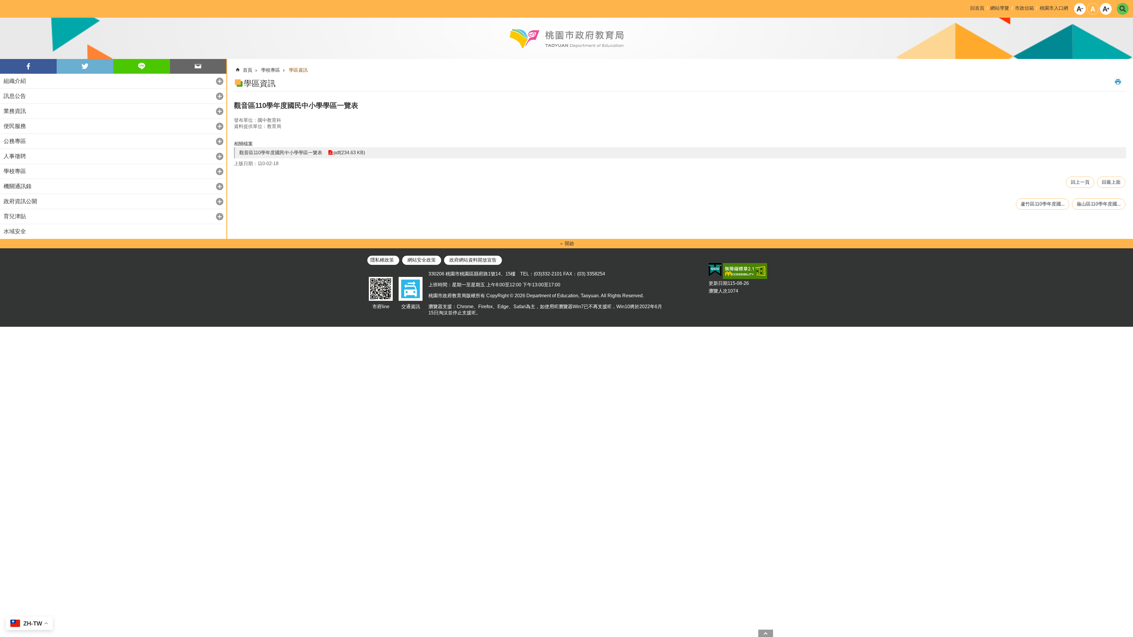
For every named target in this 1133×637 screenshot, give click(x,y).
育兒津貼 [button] (15, 216)
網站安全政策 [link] (421, 259)
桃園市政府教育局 (566, 38)
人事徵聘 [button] (15, 156)
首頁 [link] (247, 70)
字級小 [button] (1080, 9)
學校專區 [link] (270, 70)
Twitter (85, 66)
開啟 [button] (569, 243)
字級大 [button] (1106, 9)
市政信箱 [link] (1024, 8)
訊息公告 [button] (15, 96)
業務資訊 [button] (15, 111)
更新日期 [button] (718, 283)
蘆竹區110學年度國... (1043, 203)
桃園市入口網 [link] (1054, 8)
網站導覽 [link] (999, 8)
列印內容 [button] (1118, 82)
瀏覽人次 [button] (718, 290)
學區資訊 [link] (298, 70)
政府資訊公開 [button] (20, 201)
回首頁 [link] (977, 8)
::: (4, 4)
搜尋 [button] (1123, 9)
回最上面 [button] (1111, 182)
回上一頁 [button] (1080, 182)
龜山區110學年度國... (1099, 203)
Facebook (28, 66)
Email (198, 66)
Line (141, 66)
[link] (715, 270)
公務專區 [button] (15, 141)
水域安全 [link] (15, 231)
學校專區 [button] (15, 171)
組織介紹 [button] (15, 81)
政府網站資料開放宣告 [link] (473, 259)
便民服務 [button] (15, 126)
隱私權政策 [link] (382, 259)
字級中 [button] (1093, 9)
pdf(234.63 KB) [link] (349, 152)
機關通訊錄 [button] (18, 186)
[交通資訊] (410, 300)
